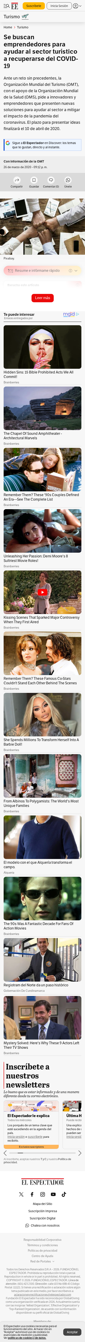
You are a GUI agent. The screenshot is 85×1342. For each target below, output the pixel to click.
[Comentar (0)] (51, 180)
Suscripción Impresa (42, 1211)
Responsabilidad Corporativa (42, 1239)
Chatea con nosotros (45, 1225)
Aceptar (72, 1332)
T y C (43, 1159)
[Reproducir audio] (10, 296)
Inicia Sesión (59, 6)
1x (76, 302)
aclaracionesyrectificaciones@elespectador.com (42, 1294)
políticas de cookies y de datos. (27, 1338)
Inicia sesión (16, 1137)
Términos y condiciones (42, 1245)
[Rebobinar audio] (62, 303)
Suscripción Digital (42, 1218)
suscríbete (35, 1137)
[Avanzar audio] (69, 303)
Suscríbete (33, 6)
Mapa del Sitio (42, 1204)
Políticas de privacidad (42, 1250)
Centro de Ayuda (42, 1256)
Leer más (42, 298)
